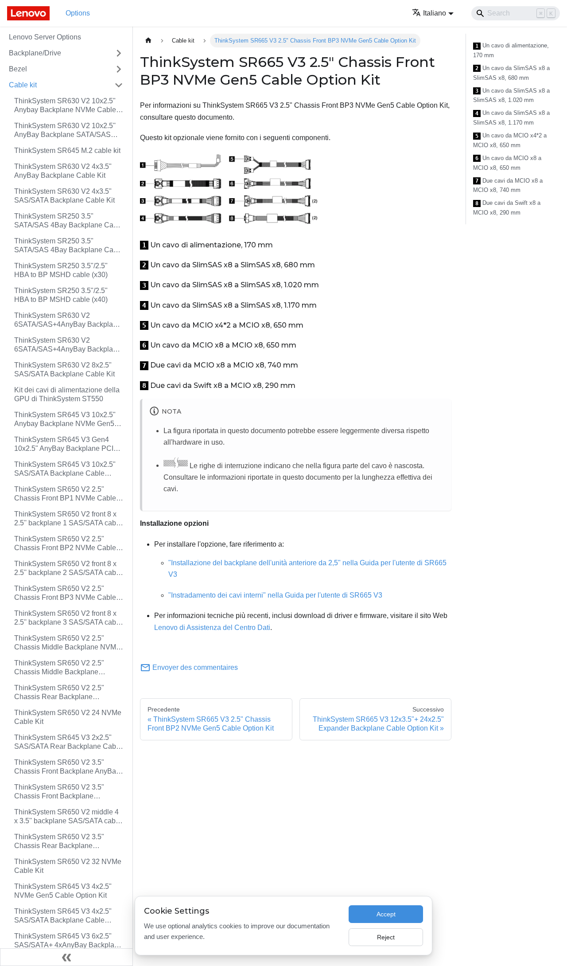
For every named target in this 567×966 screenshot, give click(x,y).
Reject (386, 937)
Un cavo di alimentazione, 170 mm (511, 50)
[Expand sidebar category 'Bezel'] (118, 69)
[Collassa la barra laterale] (66, 957)
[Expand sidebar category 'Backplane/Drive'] (118, 53)
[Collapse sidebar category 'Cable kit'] (118, 85)
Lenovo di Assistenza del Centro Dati (212, 627)
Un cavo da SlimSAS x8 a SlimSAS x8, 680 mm (511, 73)
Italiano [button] (434, 13)
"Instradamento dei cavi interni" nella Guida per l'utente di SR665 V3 (275, 595)
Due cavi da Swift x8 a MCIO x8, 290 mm (506, 207)
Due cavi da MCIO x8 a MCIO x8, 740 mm (508, 185)
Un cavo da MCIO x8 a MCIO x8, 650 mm (507, 163)
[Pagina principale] (148, 40)
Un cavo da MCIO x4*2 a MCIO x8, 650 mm (510, 140)
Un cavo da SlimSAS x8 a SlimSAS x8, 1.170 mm (511, 118)
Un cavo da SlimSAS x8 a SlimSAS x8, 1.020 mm (511, 95)
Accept (386, 914)
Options (78, 13)
